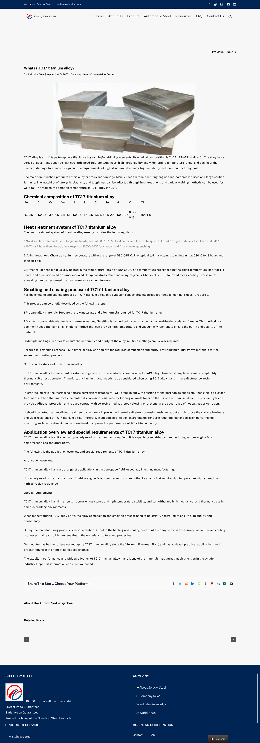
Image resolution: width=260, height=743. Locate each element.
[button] (230, 16)
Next (230, 52)
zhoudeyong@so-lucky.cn (68, 4)
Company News (79, 74)
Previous (218, 52)
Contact (138, 735)
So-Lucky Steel (35, 74)
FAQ (152, 735)
